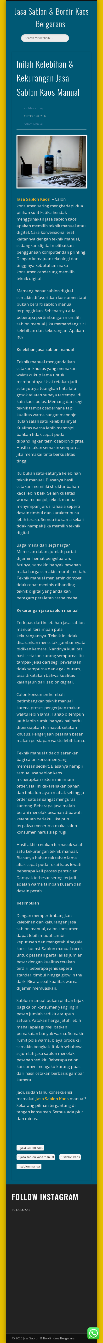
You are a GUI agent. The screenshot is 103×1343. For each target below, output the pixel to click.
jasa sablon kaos (31, 1148)
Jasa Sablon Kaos (33, 199)
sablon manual (30, 1166)
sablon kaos (71, 1157)
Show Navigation (79, 43)
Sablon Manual (33, 124)
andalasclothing (33, 108)
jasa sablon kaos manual (37, 1157)
